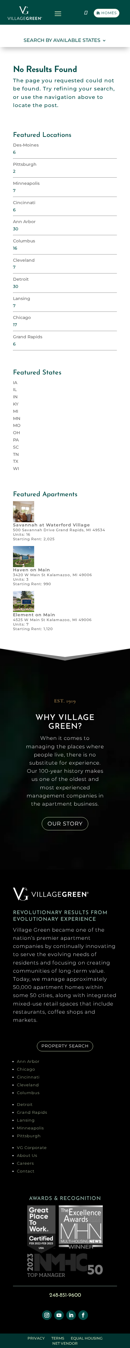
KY (15, 404)
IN (15, 396)
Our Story (65, 823)
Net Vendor (65, 1344)
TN (16, 454)
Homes (109, 13)
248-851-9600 (65, 1295)
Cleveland (24, 260)
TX (15, 461)
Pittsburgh (25, 164)
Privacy (36, 1339)
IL (15, 389)
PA (16, 440)
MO (17, 425)
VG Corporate (32, 1147)
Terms (57, 1339)
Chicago (22, 317)
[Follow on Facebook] (83, 1315)
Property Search (65, 1046)
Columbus (24, 241)
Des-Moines (26, 145)
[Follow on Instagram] (47, 1315)
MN (16, 418)
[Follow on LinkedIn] (71, 1315)
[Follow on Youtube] (59, 1315)
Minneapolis (26, 183)
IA (15, 382)
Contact (25, 1171)
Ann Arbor (24, 221)
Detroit (21, 279)
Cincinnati (24, 202)
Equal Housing (86, 1339)
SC (16, 447)
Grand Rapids (27, 336)
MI (15, 411)
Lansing (21, 298)
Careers (25, 1163)
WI (16, 468)
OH (16, 432)
